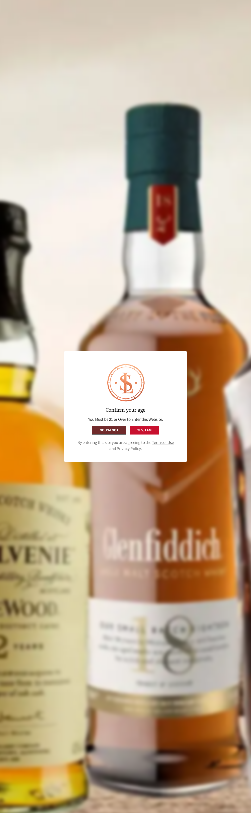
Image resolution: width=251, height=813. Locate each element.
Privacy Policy (129, 448)
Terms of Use (163, 442)
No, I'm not (109, 430)
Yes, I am (144, 430)
